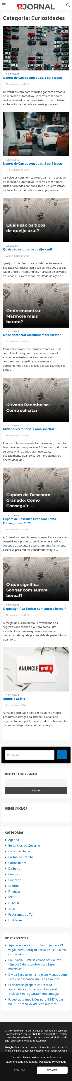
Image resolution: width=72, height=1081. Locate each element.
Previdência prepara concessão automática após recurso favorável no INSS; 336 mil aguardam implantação (34, 989)
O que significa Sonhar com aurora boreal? (34, 609)
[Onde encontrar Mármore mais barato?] (36, 305)
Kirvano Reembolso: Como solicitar (28, 429)
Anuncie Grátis (14, 699)
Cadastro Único (19, 851)
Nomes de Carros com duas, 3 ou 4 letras (32, 78)
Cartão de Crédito (20, 857)
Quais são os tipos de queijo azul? (27, 249)
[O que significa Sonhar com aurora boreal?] (36, 579)
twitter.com (15, 815)
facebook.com (7, 815)
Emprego (14, 880)
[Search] (62, 754)
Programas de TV (20, 914)
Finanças (14, 891)
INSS (11, 909)
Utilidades (15, 920)
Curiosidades (12, 74)
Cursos (13, 874)
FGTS (11, 897)
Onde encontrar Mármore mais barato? (32, 335)
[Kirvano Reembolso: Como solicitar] (36, 400)
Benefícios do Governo (24, 846)
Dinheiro (14, 869)
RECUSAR (19, 1070)
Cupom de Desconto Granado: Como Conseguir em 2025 (29, 521)
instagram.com (24, 815)
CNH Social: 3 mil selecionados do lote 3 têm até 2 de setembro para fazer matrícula (36, 964)
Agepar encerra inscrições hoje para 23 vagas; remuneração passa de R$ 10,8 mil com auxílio (37, 949)
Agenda (13, 840)
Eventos (13, 886)
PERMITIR (52, 1070)
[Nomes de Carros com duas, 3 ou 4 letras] (36, 48)
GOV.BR (13, 903)
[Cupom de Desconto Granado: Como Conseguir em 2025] (36, 490)
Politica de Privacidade (52, 1061)
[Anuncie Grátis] (36, 669)
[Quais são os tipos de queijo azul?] (36, 220)
